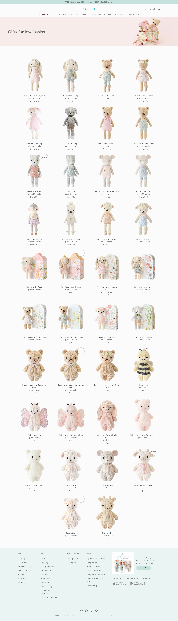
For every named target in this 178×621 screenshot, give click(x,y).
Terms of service (102, 616)
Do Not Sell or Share (50, 598)
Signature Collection (96, 559)
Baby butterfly (34, 435)
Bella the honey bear (107, 144)
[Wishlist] (145, 8)
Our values (22, 563)
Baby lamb (71, 485)
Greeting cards (71, 563)
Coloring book (71, 559)
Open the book (143, 567)
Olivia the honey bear (143, 96)
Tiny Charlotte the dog (107, 337)
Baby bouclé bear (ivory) (34, 485)
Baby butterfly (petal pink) (71, 435)
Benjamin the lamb (143, 239)
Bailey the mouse (143, 191)
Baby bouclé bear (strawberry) (143, 435)
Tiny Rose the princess (71, 287)
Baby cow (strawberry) (144, 485)
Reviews (20, 575)
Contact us (45, 583)
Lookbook (21, 583)
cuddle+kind (65, 616)
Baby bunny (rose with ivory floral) (107, 436)
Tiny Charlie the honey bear (71, 337)
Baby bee (143, 385)
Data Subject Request (46, 592)
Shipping (45, 563)
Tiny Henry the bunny (143, 287)
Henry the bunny (70, 96)
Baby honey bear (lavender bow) (34, 386)
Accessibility (92, 586)
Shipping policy (116, 616)
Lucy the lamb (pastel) (107, 239)
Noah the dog (71, 144)
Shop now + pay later (96, 575)
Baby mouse (107, 485)
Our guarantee (47, 567)
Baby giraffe (107, 533)
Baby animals (92, 563)
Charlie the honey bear (107, 96)
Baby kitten (71, 533)
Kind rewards (46, 571)
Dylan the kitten (71, 191)
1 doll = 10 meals (24, 571)
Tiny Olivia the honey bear (34, 337)
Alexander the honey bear (143, 144)
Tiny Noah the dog (143, 337)
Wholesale (45, 579)
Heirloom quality (24, 567)
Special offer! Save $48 (95, 580)
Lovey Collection (94, 571)
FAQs (43, 559)
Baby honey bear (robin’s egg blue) (71, 386)
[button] (82, 14)
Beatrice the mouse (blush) (107, 191)
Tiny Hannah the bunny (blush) (107, 288)
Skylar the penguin (34, 239)
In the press (22, 579)
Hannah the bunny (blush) (34, 96)
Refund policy (77, 616)
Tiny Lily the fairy (34, 287)
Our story (21, 559)
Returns (44, 575)
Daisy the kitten (34, 191)
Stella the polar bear (71, 239)
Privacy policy (89, 616)
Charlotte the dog (34, 144)
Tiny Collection (93, 567)
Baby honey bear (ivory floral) (107, 385)
